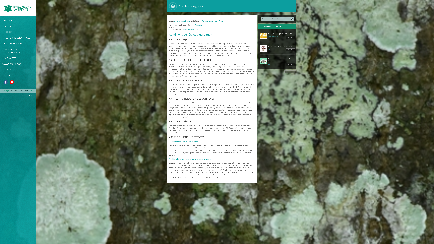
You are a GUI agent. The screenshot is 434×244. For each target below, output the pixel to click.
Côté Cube (31, 96)
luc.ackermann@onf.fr (190, 30)
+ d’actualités (290, 72)
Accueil (8, 20)
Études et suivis (13, 43)
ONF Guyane (197, 25)
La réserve (10, 26)
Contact (9, 70)
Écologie (9, 32)
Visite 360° (15, 64)
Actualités (10, 58)
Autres (8, 75)
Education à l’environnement (12, 51)
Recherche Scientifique (17, 38)
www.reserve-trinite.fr (182, 21)
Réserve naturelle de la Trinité (213, 21)
